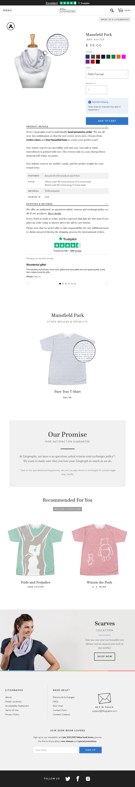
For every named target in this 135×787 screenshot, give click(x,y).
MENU (7, 10)
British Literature (68, 509)
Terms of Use (11, 710)
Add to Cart (107, 121)
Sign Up (90, 750)
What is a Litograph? (115, 19)
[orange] (118, 56)
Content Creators (61, 714)
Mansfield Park (99, 34)
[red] (92, 61)
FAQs (55, 701)
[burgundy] (98, 56)
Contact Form (60, 710)
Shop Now (104, 656)
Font (88, 68)
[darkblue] (103, 56)
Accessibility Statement (17, 706)
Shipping (39, 204)
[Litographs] (67, 10)
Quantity (91, 83)
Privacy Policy (12, 714)
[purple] (87, 61)
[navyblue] (87, 56)
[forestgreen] (108, 56)
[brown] (93, 56)
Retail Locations (13, 701)
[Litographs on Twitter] (67, 778)
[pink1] (123, 56)
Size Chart (58, 706)
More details (54, 213)
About (8, 697)
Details (37, 126)
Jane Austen (95, 39)
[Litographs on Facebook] (77, 778)
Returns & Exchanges (63, 697)
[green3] (113, 56)
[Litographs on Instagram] (87, 778)
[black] (97, 61)
